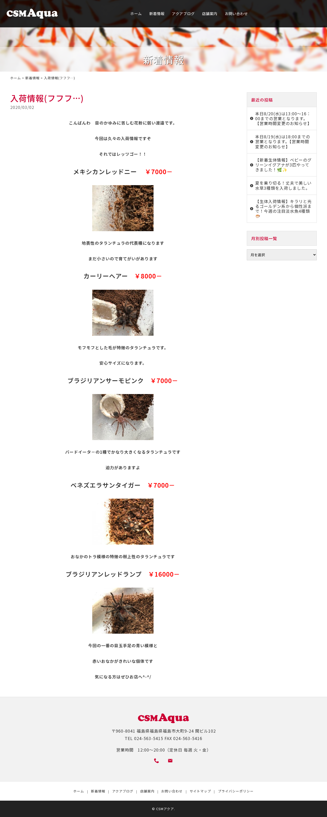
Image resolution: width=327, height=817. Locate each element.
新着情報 (157, 13)
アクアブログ (183, 13)
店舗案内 (209, 13)
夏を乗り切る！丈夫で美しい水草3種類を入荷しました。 (283, 185)
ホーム (136, 13)
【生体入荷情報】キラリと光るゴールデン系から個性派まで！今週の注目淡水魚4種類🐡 (283, 208)
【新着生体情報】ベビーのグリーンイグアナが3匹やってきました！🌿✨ (283, 165)
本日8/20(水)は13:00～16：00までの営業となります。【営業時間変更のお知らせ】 (283, 118)
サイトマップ (200, 791)
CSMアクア (165, 808)
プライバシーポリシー (236, 791)
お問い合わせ (236, 13)
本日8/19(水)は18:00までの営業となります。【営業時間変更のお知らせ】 (282, 141)
